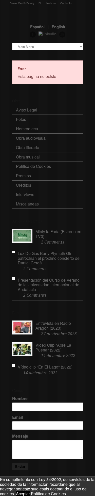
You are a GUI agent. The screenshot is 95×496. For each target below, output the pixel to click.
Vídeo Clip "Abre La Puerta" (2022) (53, 347)
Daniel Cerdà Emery (22, 3)
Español (37, 26)
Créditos (23, 185)
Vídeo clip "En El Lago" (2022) (45, 367)
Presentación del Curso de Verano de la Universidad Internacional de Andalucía (49, 284)
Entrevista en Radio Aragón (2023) (53, 325)
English (58, 26)
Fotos (21, 119)
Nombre (20, 398)
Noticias (51, 3)
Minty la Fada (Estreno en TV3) (58, 234)
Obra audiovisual (31, 138)
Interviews (25, 194)
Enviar (20, 467)
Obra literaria (27, 147)
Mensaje (20, 436)
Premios (23, 176)
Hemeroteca (27, 129)
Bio (40, 3)
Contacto (65, 3)
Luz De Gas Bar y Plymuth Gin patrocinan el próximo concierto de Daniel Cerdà (49, 258)
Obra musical (28, 157)
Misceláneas (27, 204)
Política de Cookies (33, 166)
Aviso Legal (26, 110)
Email (17, 417)
